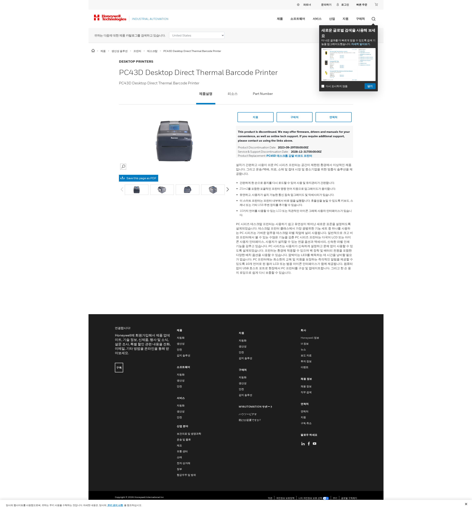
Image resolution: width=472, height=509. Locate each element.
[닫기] (466, 504)
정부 (179, 469)
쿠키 (335, 498)
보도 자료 (306, 355)
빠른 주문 (361, 4)
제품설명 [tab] (205, 94)
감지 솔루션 (183, 355)
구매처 (360, 18)
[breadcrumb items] (93, 51)
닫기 (370, 86)
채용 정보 (306, 386)
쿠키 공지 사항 (115, 505)
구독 (119, 367)
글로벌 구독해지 (349, 498)
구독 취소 (306, 423)
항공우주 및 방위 (186, 474)
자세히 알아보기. (360, 43)
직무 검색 (306, 392)
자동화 (181, 337)
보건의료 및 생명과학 (189, 433)
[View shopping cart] (376, 4)
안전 (179, 349)
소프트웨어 (297, 18)
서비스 (317, 18)
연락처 (333, 117)
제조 (179, 445)
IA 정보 (305, 343)
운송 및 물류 (184, 439)
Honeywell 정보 (310, 337)
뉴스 (303, 349)
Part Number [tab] (263, 94)
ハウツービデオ (248, 414)
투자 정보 (306, 361)
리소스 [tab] (233, 94)
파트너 (307, 4)
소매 (179, 457)
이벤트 (304, 367)
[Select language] (298, 4)
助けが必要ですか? (250, 420)
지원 (345, 18)
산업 (332, 18)
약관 (270, 498)
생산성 (181, 343)
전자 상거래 (183, 463)
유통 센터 (182, 451)
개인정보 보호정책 (285, 498)
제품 (280, 18)
